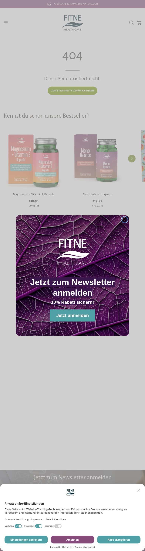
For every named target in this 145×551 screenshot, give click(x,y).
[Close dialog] (125, 220)
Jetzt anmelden (72, 315)
